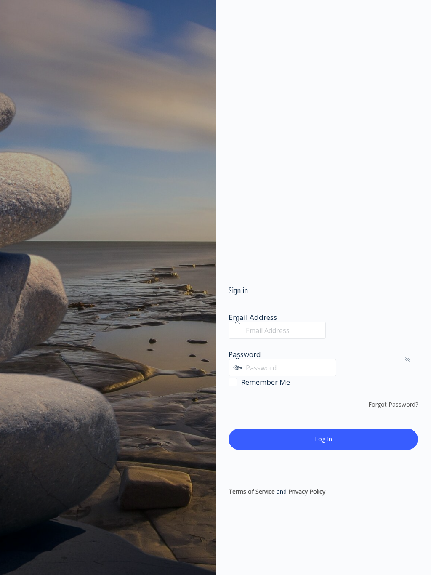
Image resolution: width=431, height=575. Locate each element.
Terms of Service (252, 491)
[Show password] (344, 367)
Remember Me (265, 382)
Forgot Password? (393, 404)
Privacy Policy (306, 491)
